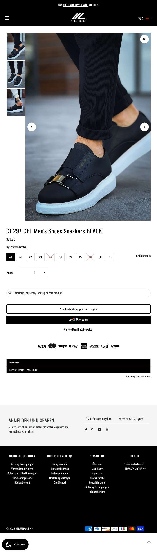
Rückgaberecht (22, 482)
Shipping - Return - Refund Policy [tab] (23, 369)
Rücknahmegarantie (22, 478)
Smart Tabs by (141, 376)
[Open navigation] (30, 18)
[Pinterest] (92, 430)
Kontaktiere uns (97, 482)
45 (80, 257)
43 (40, 257)
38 (60, 257)
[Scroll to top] (149, 542)
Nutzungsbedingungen (22, 464)
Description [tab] (14, 362)
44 (50, 257)
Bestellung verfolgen (59, 478)
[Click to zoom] (144, 39)
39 (70, 257)
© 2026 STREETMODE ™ (19, 528)
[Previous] (31, 126)
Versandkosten (19, 247)
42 (30, 257)
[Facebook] (86, 430)
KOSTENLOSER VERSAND (75, 5)
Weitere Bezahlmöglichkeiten (78, 329)
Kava (149, 376)
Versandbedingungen (22, 468)
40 (10, 257)
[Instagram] (107, 430)
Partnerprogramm (60, 473)
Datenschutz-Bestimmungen (22, 473)
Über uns (97, 464)
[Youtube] (99, 430)
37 (110, 257)
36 (100, 257)
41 (20, 257)
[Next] (144, 126)
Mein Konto (97, 468)
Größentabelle (143, 255)
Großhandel (60, 482)
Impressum (97, 473)
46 (90, 257)
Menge (9, 272)
